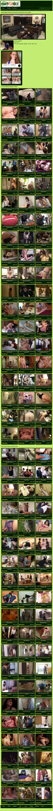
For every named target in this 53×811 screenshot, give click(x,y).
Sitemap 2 (37, 806)
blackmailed (21, 43)
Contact (42, 806)
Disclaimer (15, 806)
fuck (30, 43)
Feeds (26, 806)
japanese (25, 43)
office (33, 43)
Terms (4, 806)
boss (17, 43)
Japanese (20, 40)
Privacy (9, 806)
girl (28, 43)
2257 (20, 806)
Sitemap (31, 806)
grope (35, 43)
